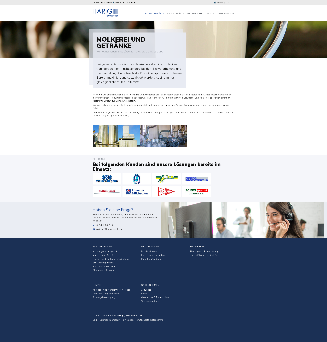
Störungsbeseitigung (104, 297)
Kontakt (145, 293)
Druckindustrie (149, 251)
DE (228, 2)
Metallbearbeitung (151, 259)
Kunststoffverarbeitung (153, 255)
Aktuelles (146, 289)
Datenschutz (156, 319)
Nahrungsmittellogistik (105, 251)
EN (233, 2)
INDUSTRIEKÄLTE (102, 246)
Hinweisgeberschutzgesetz (135, 319)
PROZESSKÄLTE (150, 246)
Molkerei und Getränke (105, 255)
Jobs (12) (221, 2)
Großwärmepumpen (103, 262)
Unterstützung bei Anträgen (205, 255)
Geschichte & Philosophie (155, 297)
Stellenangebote (150, 301)
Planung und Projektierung (204, 251)
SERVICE (97, 285)
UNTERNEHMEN (150, 285)
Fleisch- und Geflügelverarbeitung (111, 259)
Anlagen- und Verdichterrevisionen (112, 289)
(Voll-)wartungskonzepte (106, 293)
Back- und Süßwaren (104, 266)
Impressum (114, 319)
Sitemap (104, 319)
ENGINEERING (198, 246)
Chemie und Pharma (103, 270)
